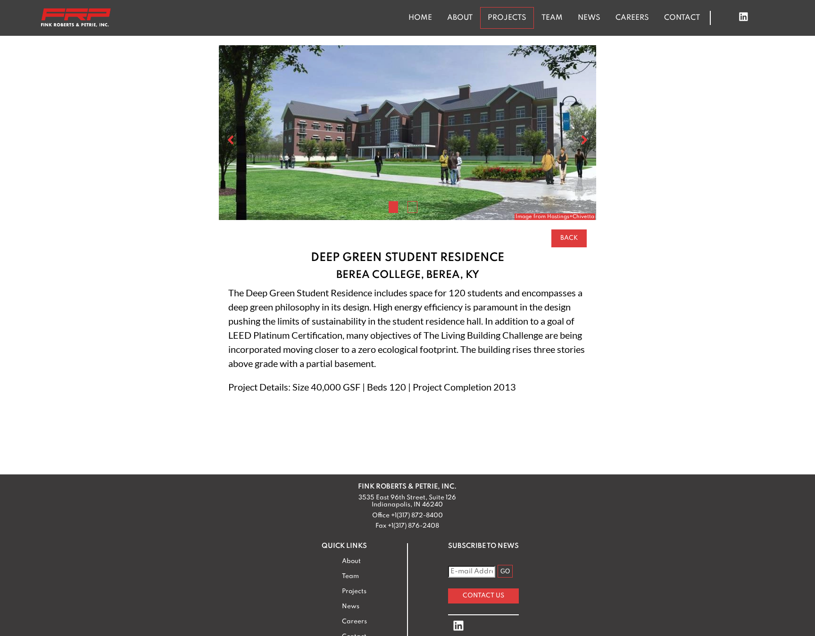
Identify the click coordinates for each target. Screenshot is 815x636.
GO (505, 571)
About (460, 18)
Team (552, 18)
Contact (682, 18)
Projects (507, 18)
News (589, 18)
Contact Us (483, 596)
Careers (632, 18)
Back (569, 238)
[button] (394, 207)
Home (420, 18)
